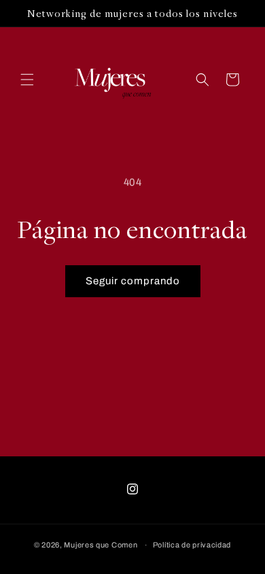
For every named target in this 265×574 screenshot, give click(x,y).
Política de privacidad (192, 545)
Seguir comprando (133, 280)
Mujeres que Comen (100, 545)
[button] (27, 80)
